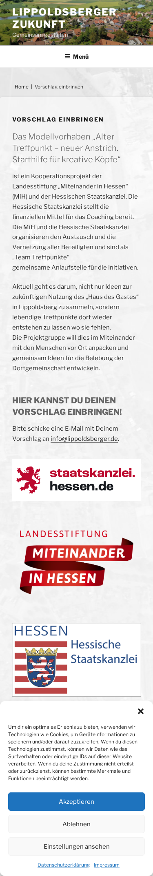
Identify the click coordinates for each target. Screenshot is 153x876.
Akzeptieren (76, 801)
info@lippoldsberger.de (84, 438)
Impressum (107, 865)
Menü (81, 56)
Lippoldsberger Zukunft (64, 18)
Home (22, 87)
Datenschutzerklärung (64, 865)
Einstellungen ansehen (77, 846)
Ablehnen (76, 824)
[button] (141, 711)
